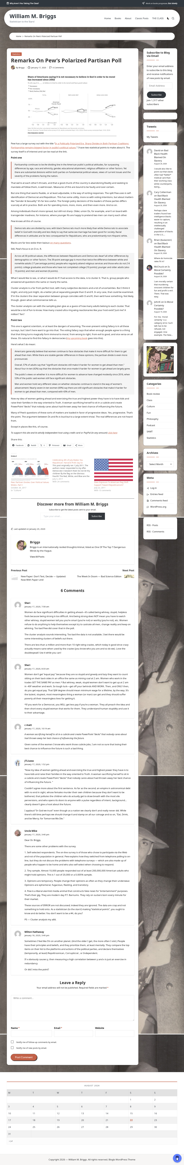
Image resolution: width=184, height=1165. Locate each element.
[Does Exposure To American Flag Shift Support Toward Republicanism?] (113, 470)
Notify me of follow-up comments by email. (36, 1042)
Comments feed (159, 500)
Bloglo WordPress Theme (122, 1159)
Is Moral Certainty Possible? (162, 270)
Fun (149, 412)
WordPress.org (158, 506)
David (157, 150)
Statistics (16, 54)
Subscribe (97, 516)
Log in (153, 487)
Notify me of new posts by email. (31, 1048)
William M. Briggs (33, 16)
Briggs (35, 542)
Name (15, 1028)
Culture (151, 406)
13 (82, 1113)
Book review (153, 393)
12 (58, 1113)
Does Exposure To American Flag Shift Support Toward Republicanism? (111, 483)
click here (112, 432)
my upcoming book (77, 338)
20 (82, 1120)
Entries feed (156, 494)
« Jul (11, 1141)
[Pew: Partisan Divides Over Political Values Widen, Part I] (30, 470)
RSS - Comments (155, 531)
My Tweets (152, 137)
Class (149, 400)
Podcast (151, 425)
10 (9, 1113)
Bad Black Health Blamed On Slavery (161, 155)
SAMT (150, 431)
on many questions (60, 242)
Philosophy (152, 419)
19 (58, 1120)
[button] (37, 556)
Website (99, 1028)
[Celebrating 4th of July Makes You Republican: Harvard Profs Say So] (73, 471)
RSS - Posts (152, 525)
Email (58, 1028)
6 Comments (58, 67)
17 (9, 1120)
